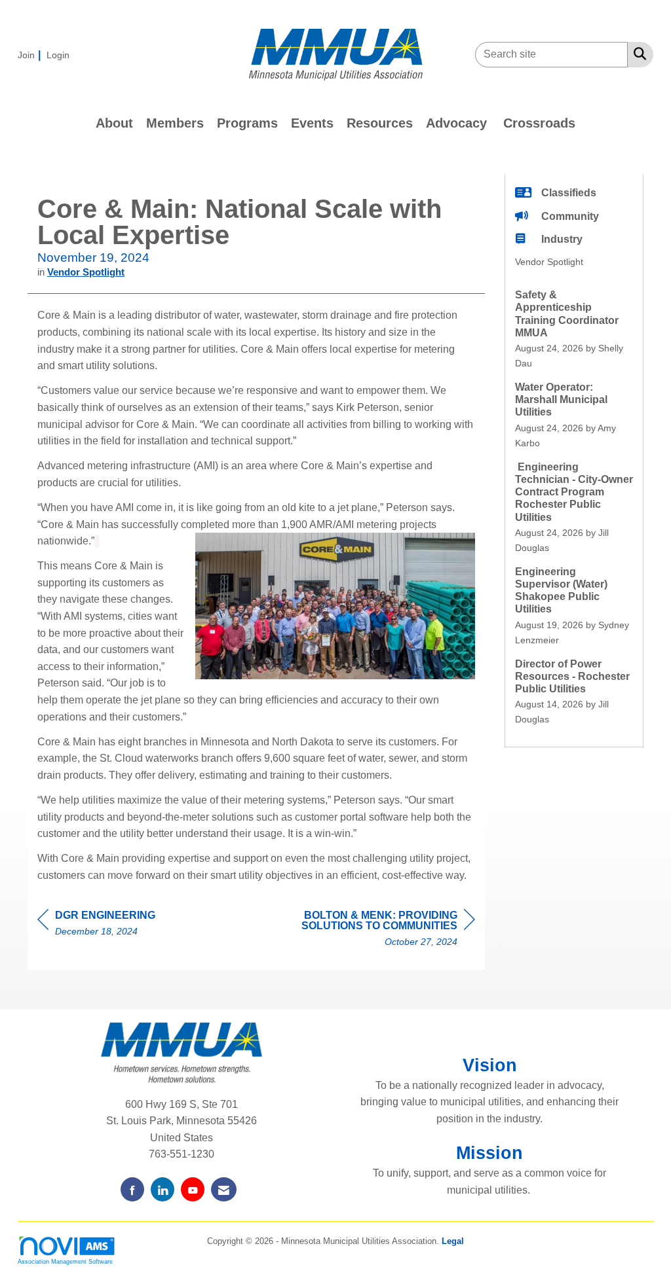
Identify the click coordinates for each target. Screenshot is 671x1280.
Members (175, 123)
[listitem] (31, 54)
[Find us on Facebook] (132, 1189)
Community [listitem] (570, 216)
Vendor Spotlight (86, 271)
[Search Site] (637, 53)
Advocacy (456, 123)
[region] (376, 930)
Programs (247, 123)
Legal (453, 1241)
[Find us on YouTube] (192, 1189)
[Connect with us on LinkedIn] (162, 1189)
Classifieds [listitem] (568, 192)
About (114, 123)
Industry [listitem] (562, 239)
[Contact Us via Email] (224, 1189)
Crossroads (539, 123)
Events (312, 123)
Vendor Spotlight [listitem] (549, 262)
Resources (380, 123)
